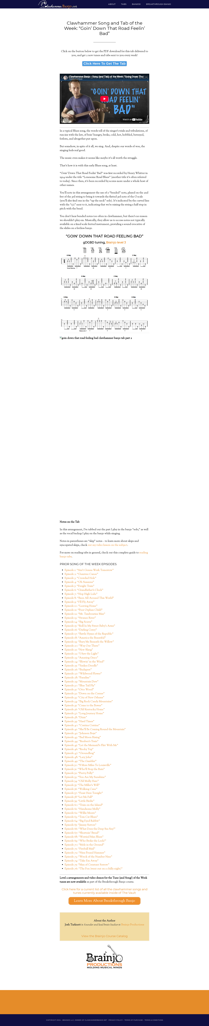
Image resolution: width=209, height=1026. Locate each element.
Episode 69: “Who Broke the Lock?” (85, 841)
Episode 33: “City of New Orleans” (84, 698)
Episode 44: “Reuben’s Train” (81, 741)
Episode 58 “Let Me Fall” (79, 797)
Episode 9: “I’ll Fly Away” (79, 602)
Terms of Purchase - (134, 1020)
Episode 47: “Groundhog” (80, 753)
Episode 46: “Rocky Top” (79, 749)
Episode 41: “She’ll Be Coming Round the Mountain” (95, 729)
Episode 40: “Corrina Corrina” (82, 725)
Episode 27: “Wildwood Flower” (83, 674)
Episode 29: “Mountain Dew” (81, 682)
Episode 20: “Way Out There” (82, 646)
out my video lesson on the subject (107, 545)
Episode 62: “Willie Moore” (80, 813)
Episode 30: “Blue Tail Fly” (80, 686)
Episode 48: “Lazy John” (78, 757)
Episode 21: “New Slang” (79, 650)
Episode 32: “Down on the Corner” (85, 694)
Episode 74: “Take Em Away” (82, 861)
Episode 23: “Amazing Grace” (81, 658)
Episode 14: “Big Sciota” (78, 622)
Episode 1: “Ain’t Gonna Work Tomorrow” (89, 570)
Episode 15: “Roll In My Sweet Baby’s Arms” (90, 626)
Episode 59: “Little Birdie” (79, 801)
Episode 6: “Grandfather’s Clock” (84, 590)
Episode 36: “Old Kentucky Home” (85, 710)
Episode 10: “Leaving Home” (81, 606)
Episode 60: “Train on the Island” (84, 805)
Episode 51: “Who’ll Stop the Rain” (85, 769)
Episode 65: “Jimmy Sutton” (80, 825)
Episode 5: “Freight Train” (79, 586)
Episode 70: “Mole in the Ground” (84, 845)
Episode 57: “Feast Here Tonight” (84, 793)
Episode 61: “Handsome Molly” (82, 809)
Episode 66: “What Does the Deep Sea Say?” (90, 829)
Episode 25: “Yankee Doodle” (81, 666)
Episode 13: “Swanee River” (80, 618)
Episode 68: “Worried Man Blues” (84, 837)
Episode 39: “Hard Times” (79, 721)
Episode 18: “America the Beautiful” (85, 638)
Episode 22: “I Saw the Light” (82, 654)
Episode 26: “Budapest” (78, 670)
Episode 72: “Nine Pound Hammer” (85, 853)
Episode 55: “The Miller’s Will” (82, 785)
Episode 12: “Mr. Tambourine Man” (85, 614)
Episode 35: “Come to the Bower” (83, 706)
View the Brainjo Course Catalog (104, 936)
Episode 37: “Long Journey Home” (84, 714)
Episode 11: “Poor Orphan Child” (84, 610)
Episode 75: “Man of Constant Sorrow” (87, 865)
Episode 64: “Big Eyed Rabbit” (82, 821)
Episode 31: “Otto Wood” (79, 690)
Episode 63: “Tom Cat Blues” (81, 817)
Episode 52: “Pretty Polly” (79, 773)
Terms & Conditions (154, 1020)
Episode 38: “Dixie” (76, 718)
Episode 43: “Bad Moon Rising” (83, 737)
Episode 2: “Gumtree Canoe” (81, 574)
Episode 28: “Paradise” (78, 678)
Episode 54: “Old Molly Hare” (82, 781)
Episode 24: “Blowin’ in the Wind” (84, 662)
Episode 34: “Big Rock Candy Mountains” (89, 702)
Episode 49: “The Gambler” (81, 761)
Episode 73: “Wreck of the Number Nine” (88, 857)
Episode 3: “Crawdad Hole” (80, 578)
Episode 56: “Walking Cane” (81, 789)
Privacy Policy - (116, 1020)
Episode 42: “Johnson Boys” (81, 733)
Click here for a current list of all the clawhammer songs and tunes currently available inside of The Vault (104, 891)
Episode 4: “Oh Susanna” (79, 582)
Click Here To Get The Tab (104, 63)
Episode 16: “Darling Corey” (81, 630)
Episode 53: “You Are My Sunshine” (85, 777)
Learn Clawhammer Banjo (57, 4)
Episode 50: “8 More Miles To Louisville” (88, 765)
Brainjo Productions (132, 925)
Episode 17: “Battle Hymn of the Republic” (89, 634)
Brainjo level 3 (116, 242)
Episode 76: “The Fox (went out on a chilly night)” (94, 869)
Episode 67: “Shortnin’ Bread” (82, 833)
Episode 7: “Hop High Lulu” (81, 594)
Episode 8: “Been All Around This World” (89, 598)
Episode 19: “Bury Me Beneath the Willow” (89, 642)
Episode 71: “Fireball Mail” (80, 849)
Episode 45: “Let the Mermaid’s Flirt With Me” (91, 745)
